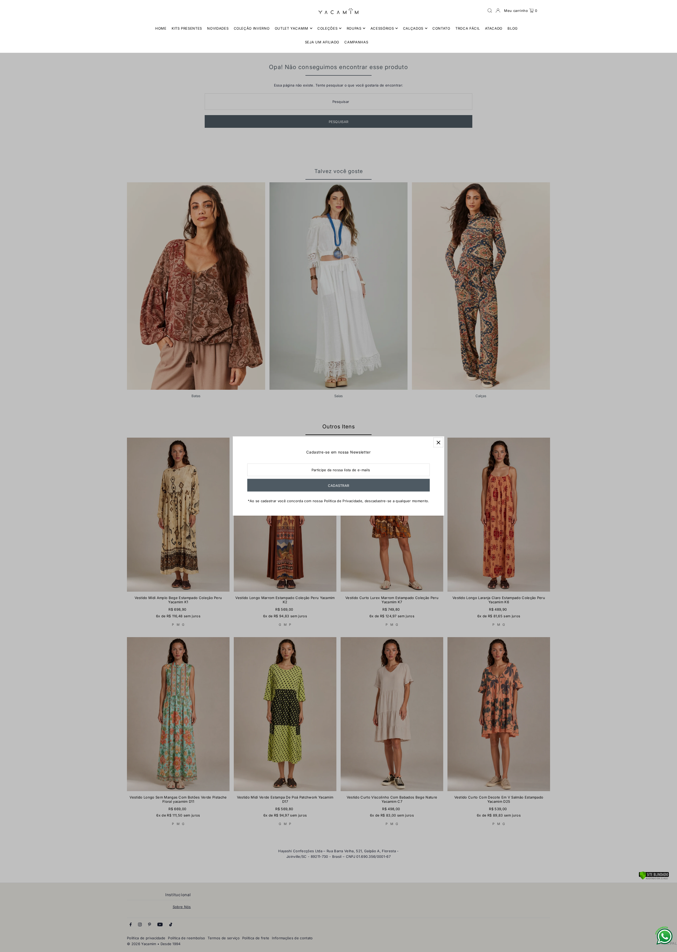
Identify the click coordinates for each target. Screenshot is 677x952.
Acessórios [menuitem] (382, 28)
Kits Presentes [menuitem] (187, 28)
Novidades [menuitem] (217, 28)
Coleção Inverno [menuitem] (252, 28)
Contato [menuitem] (441, 28)
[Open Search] (490, 10)
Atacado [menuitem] (494, 28)
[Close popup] (438, 442)
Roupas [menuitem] (354, 28)
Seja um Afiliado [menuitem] (322, 42)
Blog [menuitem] (512, 28)
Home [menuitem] (161, 28)
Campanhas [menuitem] (356, 42)
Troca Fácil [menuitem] (467, 28)
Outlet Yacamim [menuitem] (291, 28)
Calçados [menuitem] (413, 28)
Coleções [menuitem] (327, 28)
